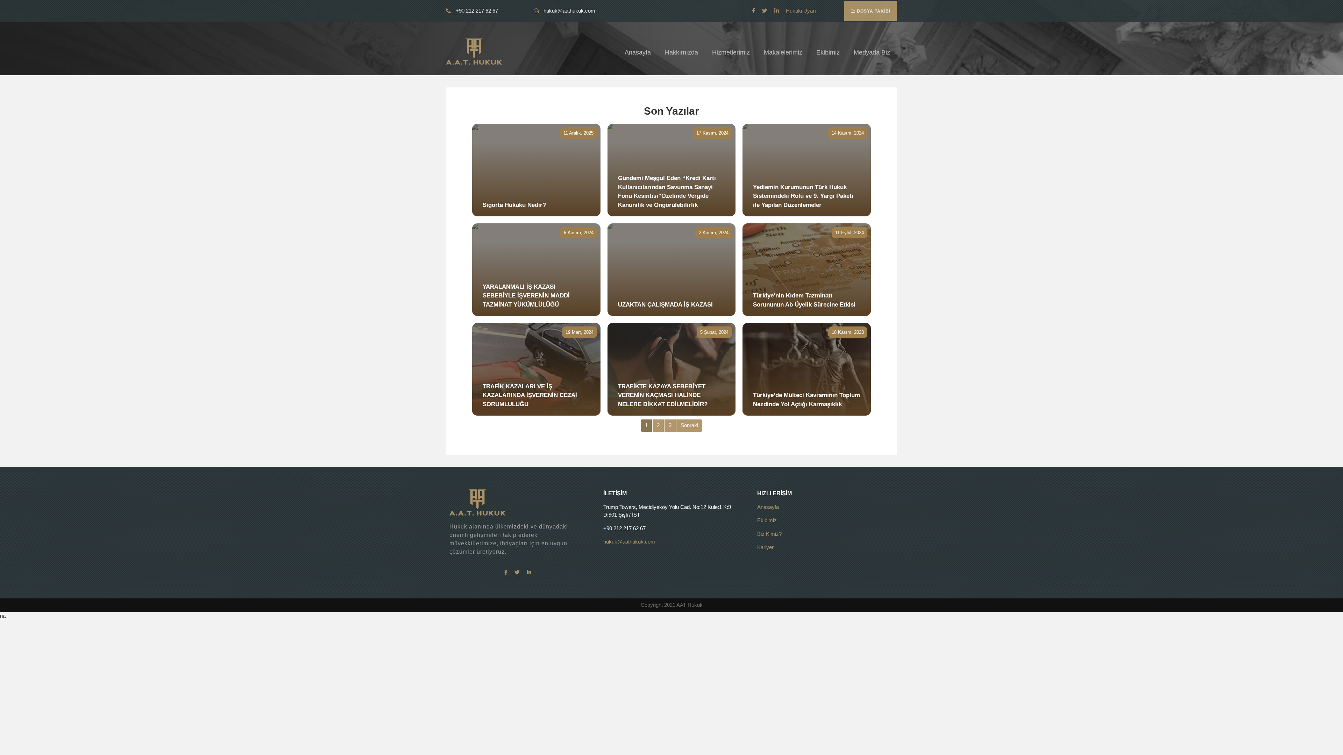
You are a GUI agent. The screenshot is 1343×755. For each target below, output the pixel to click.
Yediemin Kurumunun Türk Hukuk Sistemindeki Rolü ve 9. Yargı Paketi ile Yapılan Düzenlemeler (803, 196)
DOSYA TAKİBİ (872, 11)
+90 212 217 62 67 (476, 11)
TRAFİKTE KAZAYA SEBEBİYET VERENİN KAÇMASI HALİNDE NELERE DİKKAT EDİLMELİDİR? (663, 395)
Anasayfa (638, 52)
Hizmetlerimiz (731, 52)
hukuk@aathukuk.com (569, 11)
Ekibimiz (828, 52)
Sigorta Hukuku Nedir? (514, 205)
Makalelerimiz (783, 52)
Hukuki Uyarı (801, 11)
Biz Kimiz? (769, 534)
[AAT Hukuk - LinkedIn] (776, 10)
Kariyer (765, 547)
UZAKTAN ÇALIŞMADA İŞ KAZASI (665, 304)
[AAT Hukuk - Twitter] (765, 10)
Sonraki (689, 425)
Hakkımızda (681, 52)
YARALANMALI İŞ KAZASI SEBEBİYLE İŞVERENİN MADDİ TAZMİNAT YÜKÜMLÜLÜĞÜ (526, 295)
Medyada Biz (872, 52)
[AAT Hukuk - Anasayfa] (474, 51)
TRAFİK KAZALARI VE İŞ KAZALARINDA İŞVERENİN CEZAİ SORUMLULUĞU (530, 395)
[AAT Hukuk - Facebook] (753, 10)
